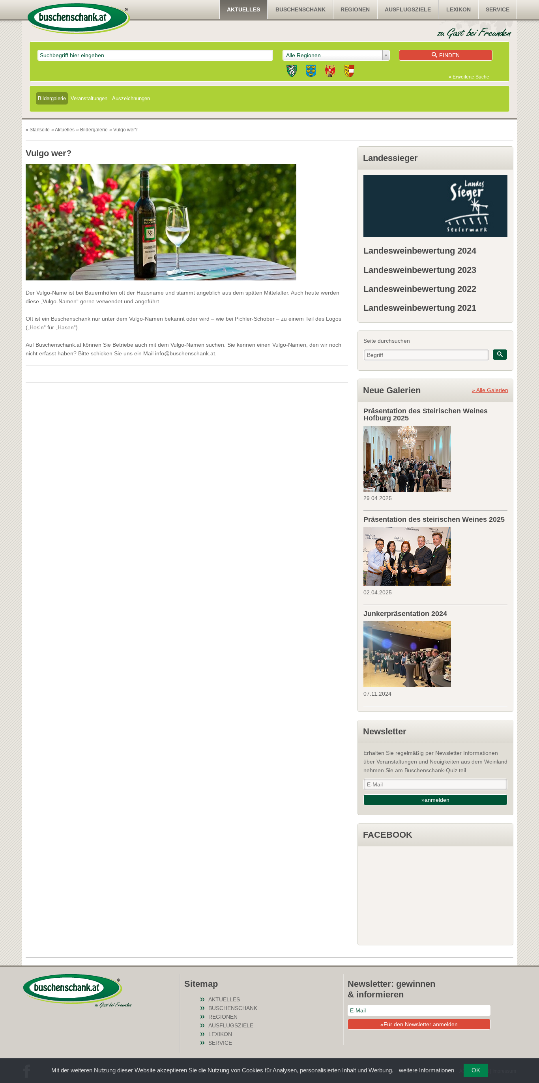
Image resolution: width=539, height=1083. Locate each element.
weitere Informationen (426, 1070)
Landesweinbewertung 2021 (419, 308)
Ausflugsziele (408, 9)
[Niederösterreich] (311, 72)
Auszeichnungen (131, 98)
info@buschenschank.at (185, 353)
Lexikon (458, 9)
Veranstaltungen (89, 98)
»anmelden (435, 800)
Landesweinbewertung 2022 (419, 289)
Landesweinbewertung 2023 (419, 270)
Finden (449, 55)
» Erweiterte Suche (469, 77)
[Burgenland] (330, 72)
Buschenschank (300, 9)
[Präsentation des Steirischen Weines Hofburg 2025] (435, 458)
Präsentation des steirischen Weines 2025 (434, 519)
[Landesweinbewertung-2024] (435, 206)
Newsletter (384, 731)
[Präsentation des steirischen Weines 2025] (435, 555)
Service (497, 9)
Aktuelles (243, 9)
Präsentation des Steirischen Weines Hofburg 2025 (425, 414)
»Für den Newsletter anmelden (419, 1024)
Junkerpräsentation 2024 (405, 614)
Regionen (355, 9)
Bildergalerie (52, 98)
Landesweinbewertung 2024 (419, 251)
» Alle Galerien (490, 390)
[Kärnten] (349, 72)
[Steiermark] (291, 72)
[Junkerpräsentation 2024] (435, 653)
